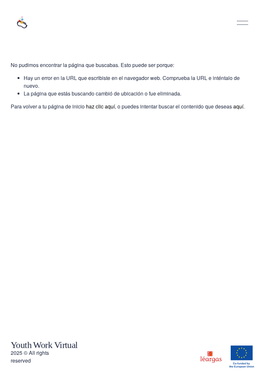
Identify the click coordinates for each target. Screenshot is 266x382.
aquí (238, 106)
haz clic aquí (100, 106)
